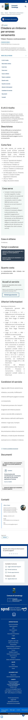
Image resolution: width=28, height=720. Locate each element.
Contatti (13, 679)
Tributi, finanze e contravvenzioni (16, 13)
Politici (13, 632)
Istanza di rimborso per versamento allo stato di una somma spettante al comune (12, 252)
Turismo (13, 650)
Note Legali (12, 710)
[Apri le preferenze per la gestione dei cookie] (2, 717)
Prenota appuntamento (13, 698)
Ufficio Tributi (7, 505)
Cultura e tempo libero (13, 643)
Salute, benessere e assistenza (13, 659)
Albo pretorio (13, 675)
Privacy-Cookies (4, 710)
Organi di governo (13, 626)
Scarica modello (8, 482)
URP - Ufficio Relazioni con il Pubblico (13, 693)
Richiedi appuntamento (10, 295)
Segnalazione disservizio (13, 701)
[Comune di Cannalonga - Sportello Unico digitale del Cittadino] (6, 6)
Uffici (13, 628)
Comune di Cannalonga (14, 6)
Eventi (13, 668)
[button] (26, 1)
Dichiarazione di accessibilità (13, 703)
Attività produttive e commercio (13, 646)
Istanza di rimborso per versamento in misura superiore (11, 258)
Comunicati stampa (13, 666)
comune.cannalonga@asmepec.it (13, 689)
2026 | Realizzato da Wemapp (14, 713)
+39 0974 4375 (13, 687)
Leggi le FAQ (13, 699)
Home (2, 13)
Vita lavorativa (13, 644)
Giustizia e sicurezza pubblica (13, 654)
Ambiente (13, 658)
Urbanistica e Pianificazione (13, 648)
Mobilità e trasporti (13, 652)
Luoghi (13, 635)
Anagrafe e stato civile (13, 641)
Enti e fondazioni (13, 630)
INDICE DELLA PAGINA (6, 55)
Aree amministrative (13, 624)
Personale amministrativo (13, 634)
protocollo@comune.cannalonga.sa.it (13, 691)
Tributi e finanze (13, 656)
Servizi (6, 13)
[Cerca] (25, 6)
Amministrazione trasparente (13, 677)
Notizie (13, 664)
